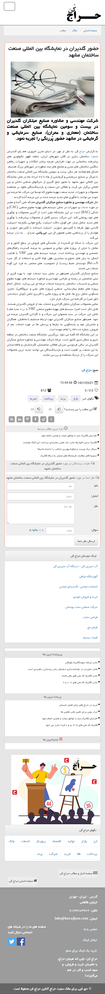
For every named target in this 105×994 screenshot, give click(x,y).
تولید (71, 841)
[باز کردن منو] (9, 6)
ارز (95, 841)
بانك (12, 841)
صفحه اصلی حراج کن (21, 881)
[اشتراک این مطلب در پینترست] (27, 420)
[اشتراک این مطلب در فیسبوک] (35, 420)
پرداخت (48, 398)
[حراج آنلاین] (84, 6)
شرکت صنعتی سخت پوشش (81, 607)
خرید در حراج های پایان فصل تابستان (78, 705)
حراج (82, 151)
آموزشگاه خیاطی (88, 576)
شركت (53, 854)
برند (22, 309)
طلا (79, 854)
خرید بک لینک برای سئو (81, 950)
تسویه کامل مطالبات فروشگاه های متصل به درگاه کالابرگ (68, 455)
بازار (17, 233)
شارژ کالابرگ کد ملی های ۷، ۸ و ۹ (80, 682)
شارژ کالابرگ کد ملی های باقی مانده (80, 675)
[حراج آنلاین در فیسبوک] (20, 942)
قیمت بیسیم (90, 637)
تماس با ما (90, 929)
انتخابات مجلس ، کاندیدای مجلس (78, 586)
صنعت (94, 156)
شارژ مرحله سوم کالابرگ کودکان (81, 662)
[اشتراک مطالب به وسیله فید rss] (11, 420)
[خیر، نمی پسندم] (39, 409)
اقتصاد (56, 841)
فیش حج (92, 627)
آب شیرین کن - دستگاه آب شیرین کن (75, 566)
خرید (67, 854)
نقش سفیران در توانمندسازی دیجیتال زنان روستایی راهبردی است (63, 669)
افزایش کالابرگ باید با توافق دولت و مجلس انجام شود (69, 435)
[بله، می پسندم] (59, 409)
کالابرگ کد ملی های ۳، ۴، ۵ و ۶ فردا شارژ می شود (72, 725)
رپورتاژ (41, 841)
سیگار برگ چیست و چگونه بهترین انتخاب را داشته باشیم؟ (67, 449)
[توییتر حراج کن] (12, 942)
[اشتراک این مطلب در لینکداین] (19, 420)
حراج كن (86, 370)
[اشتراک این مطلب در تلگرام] (43, 420)
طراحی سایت (90, 617)
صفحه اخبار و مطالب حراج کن (76, 873)
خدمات (84, 207)
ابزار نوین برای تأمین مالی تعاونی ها (79, 711)
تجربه (33, 398)
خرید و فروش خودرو (85, 597)
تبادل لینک (90, 940)
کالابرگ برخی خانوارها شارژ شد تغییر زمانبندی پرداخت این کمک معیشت (60, 442)
